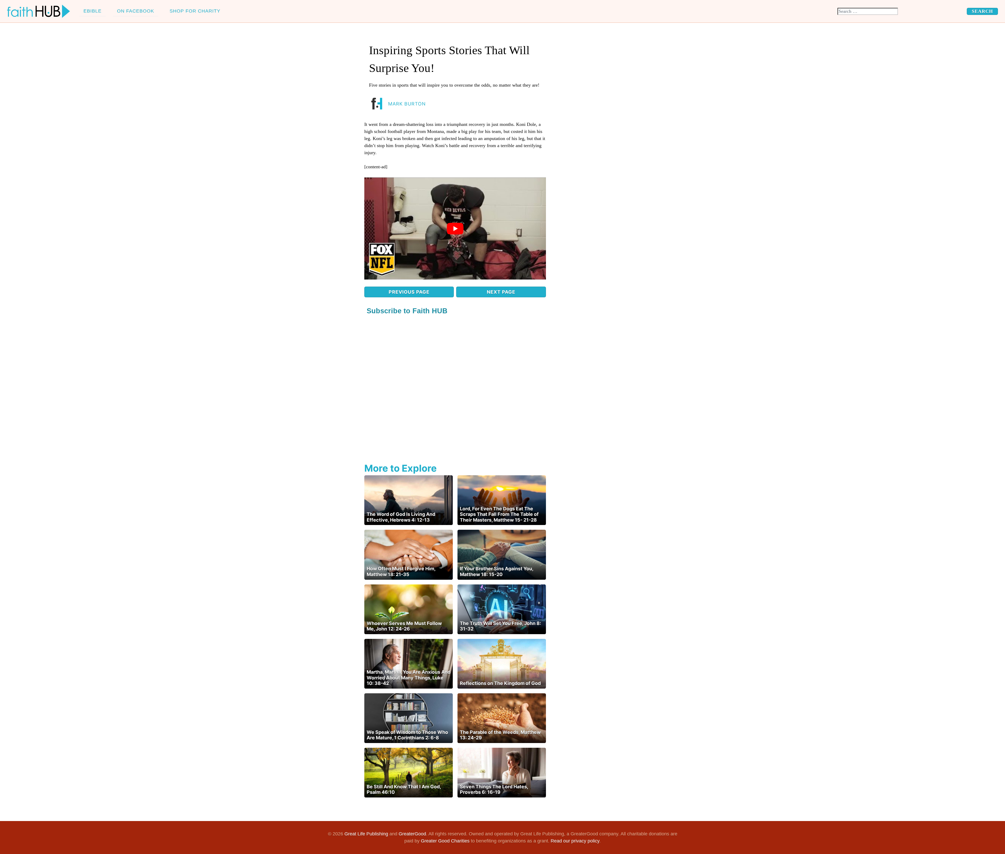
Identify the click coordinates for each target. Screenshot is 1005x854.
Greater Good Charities (445, 841)
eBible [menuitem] (92, 11)
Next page (501, 292)
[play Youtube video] (455, 228)
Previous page (409, 292)
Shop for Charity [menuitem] (195, 11)
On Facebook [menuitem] (135, 11)
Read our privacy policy (575, 841)
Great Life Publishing (366, 833)
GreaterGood (412, 833)
